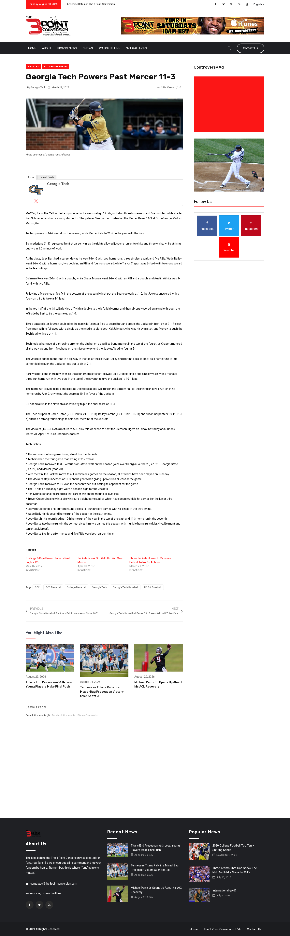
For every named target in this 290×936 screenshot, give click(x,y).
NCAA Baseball (153, 587)
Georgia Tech (38, 87)
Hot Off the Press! (55, 66)
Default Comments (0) (38, 715)
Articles (33, 66)
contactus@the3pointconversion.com (53, 883)
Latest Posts (47, 177)
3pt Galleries (136, 48)
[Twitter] (36, 201)
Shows (88, 48)
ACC (37, 587)
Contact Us (250, 48)
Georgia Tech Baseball (125, 587)
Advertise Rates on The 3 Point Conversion (91, 4)
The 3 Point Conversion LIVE (222, 929)
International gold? (224, 890)
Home (32, 48)
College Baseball (76, 587)
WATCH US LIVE (109, 48)
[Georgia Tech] (36, 189)
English (258, 4)
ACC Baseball (53, 587)
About (46, 48)
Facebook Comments (63, 715)
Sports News (67, 48)
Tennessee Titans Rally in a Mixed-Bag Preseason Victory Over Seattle (102, 692)
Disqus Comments (87, 715)
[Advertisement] (230, 104)
